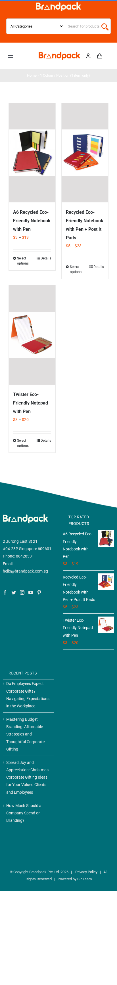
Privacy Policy (86, 872)
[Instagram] (22, 592)
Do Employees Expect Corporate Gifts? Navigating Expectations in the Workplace (27, 694)
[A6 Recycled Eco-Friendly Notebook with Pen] (32, 152)
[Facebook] (5, 592)
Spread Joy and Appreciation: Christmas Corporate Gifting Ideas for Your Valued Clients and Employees (27, 777)
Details (46, 258)
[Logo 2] (59, 53)
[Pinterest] (39, 592)
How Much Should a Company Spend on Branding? (23, 813)
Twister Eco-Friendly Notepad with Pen (30, 403)
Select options (23, 260)
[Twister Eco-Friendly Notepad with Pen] (32, 335)
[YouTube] (30, 592)
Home (32, 75)
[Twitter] (13, 592)
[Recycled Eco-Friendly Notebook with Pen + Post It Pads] (85, 152)
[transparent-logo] (58, 4)
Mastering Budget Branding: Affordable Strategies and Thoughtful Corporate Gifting (25, 734)
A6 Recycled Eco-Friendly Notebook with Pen (32, 220)
